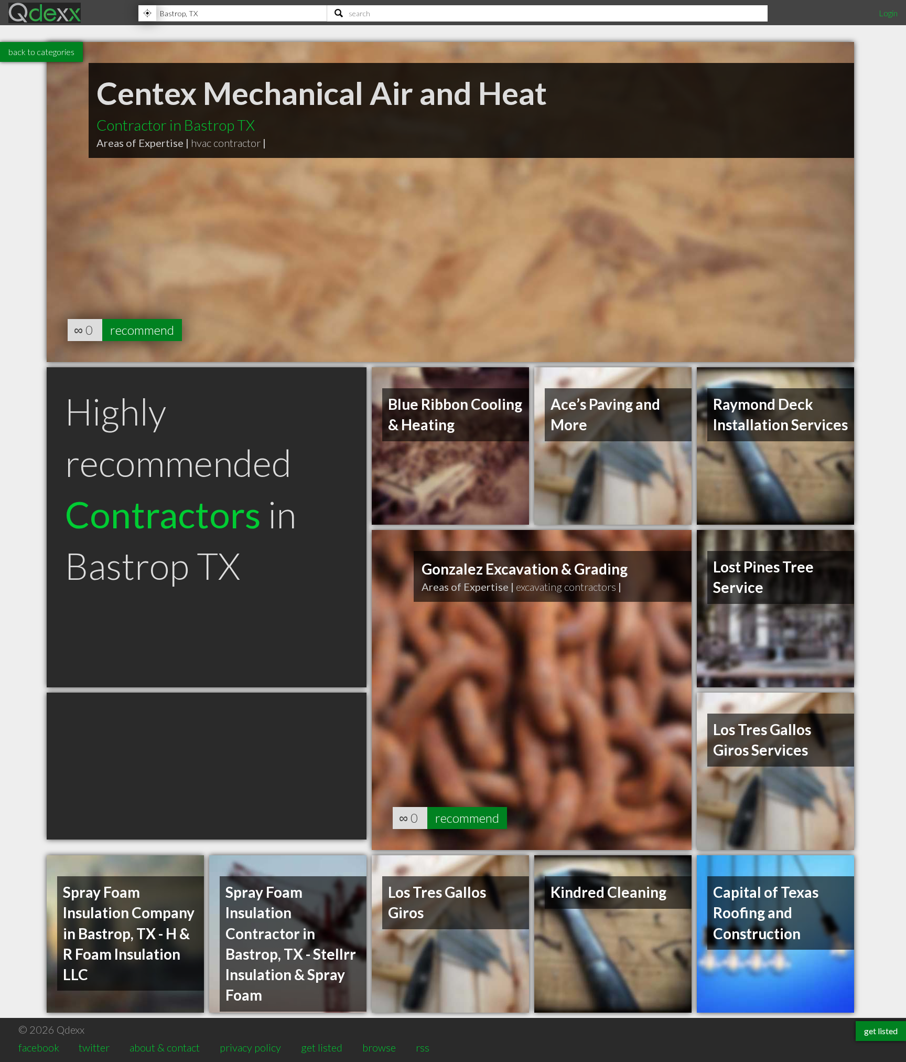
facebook (38, 1047)
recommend (142, 329)
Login (888, 13)
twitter (94, 1047)
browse (379, 1047)
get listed (321, 1047)
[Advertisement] (206, 766)
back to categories (41, 52)
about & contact (165, 1047)
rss (422, 1047)
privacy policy (250, 1047)
